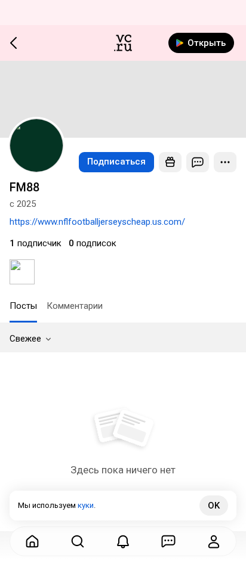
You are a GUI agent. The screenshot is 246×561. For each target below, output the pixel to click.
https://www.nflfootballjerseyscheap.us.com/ (97, 221)
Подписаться (116, 161)
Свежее (25, 338)
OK (214, 505)
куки (86, 505)
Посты (23, 305)
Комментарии (75, 305)
